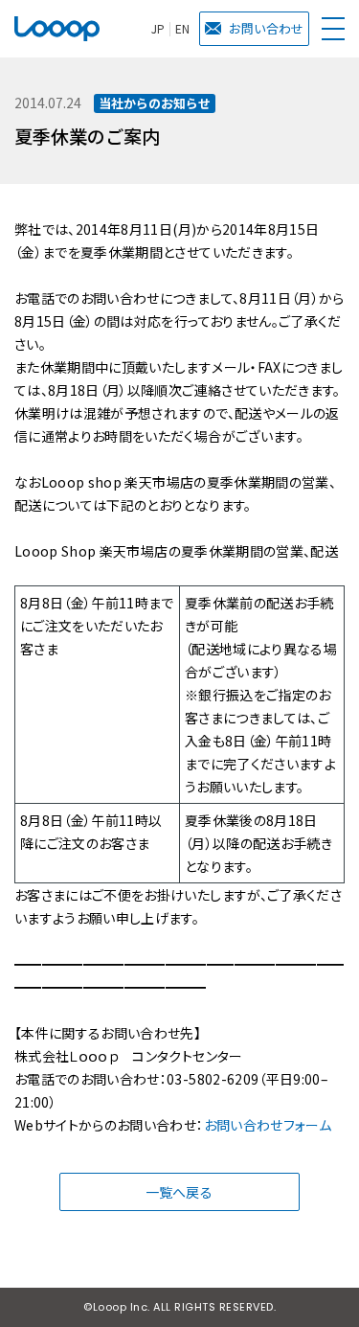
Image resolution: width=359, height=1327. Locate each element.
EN (182, 29)
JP (158, 29)
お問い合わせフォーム (268, 1124)
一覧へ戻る (179, 1191)
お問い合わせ (266, 28)
